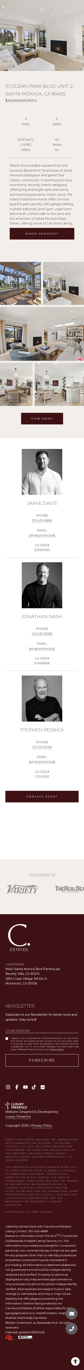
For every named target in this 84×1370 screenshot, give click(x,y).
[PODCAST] (42, 1087)
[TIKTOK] (34, 1087)
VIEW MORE (42, 418)
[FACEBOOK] (16, 1087)
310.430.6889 (42, 520)
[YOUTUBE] (25, 1087)
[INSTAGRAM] (8, 1087)
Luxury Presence (18, 1116)
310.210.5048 (42, 747)
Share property (42, 233)
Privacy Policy (57, 1049)
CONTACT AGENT (42, 796)
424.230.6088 (42, 634)
